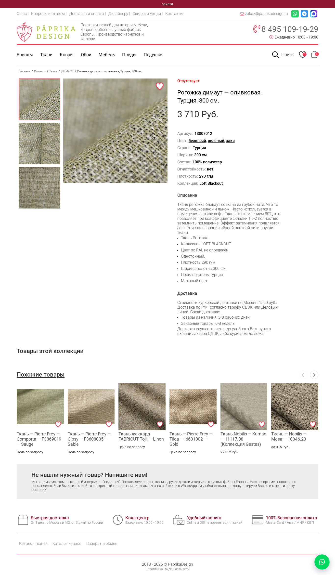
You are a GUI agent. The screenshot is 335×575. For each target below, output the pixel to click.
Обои (86, 54)
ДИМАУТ (67, 71)
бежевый (197, 140)
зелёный (216, 140)
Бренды (25, 54)
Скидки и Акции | (148, 13)
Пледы (129, 54)
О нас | (23, 13)
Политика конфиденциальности (167, 569)
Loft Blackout (211, 183)
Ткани (53, 71)
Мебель (107, 54)
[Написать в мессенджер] (322, 562)
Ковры (67, 54)
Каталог (40, 71)
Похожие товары (40, 374)
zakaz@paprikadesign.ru (266, 13)
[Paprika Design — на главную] (46, 32)
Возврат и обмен (101, 543)
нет (210, 169)
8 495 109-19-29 (289, 29)
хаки (230, 140)
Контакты (174, 13)
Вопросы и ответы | (49, 13)
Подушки (153, 54)
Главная (24, 71)
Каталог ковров (66, 543)
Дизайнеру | (119, 13)
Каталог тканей (33, 543)
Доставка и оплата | (87, 13)
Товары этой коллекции (50, 351)
